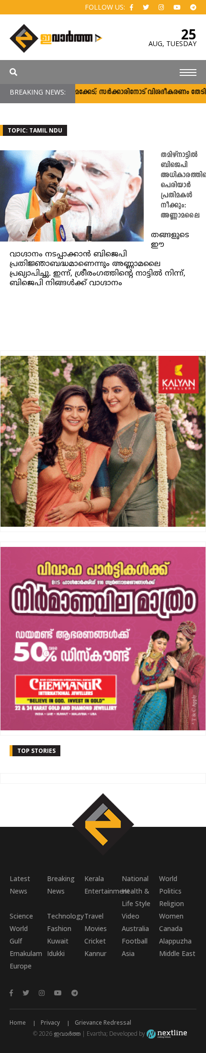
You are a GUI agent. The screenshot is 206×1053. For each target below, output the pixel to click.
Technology (65, 915)
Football (135, 940)
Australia (135, 928)
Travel (93, 915)
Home (18, 1022)
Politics (170, 891)
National (135, 878)
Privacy (50, 1022)
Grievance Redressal (103, 1022)
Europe (21, 965)
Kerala (94, 878)
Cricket (95, 940)
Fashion (59, 928)
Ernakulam (26, 953)
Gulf (16, 940)
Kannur (95, 953)
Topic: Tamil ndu (35, 130)
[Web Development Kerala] (167, 1033)
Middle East (177, 953)
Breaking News (61, 885)
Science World (21, 922)
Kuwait (58, 940)
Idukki (56, 953)
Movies (95, 928)
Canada (171, 928)
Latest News (20, 885)
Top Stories (36, 751)
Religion (171, 903)
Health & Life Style (136, 897)
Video (130, 915)
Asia (128, 953)
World (168, 878)
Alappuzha (175, 940)
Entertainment (103, 891)
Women (171, 915)
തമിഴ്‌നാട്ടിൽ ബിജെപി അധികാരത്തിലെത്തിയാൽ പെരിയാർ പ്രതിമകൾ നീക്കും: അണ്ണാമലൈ (183, 185)
